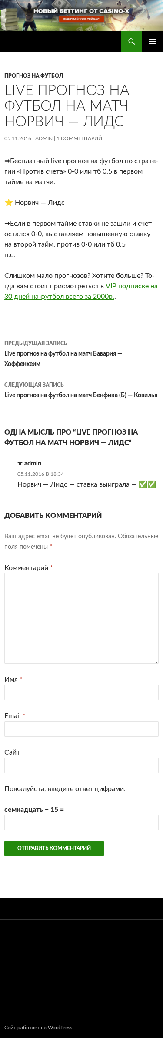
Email (15, 715)
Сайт (12, 752)
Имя (13, 679)
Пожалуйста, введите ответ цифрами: (65, 788)
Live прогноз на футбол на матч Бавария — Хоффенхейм (63, 354)
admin (44, 138)
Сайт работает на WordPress (38, 1027)
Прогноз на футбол (33, 76)
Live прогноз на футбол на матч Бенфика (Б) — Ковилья (80, 390)
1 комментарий (79, 138)
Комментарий (28, 567)
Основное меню (152, 41)
